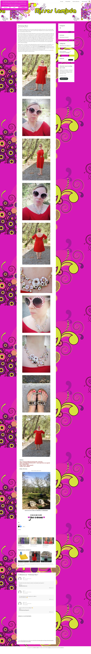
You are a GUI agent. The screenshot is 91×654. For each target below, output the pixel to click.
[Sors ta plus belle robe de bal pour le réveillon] (23, 540)
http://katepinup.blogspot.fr (24, 610)
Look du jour (21, 563)
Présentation (67, 1)
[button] (36, 517)
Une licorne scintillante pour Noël (35, 544)
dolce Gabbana (50, 563)
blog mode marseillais (36, 563)
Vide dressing (84, 1)
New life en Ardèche (52, 570)
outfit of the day (45, 564)
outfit (41, 564)
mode (37, 564)
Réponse (51, 587)
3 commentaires (22, 565)
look (35, 564)
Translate (67, 52)
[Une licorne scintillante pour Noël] (36, 540)
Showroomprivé (50, 564)
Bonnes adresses (76, 1)
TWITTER (39, 510)
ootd (39, 564)
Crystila (26, 27)
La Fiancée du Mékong (26, 564)
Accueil (61, 1)
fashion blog (20, 564)
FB (34, 510)
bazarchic (27, 563)
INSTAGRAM (45, 510)
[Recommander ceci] (19, 522)
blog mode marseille (44, 563)
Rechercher (62, 58)
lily (24, 577)
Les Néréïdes (32, 564)
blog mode (31, 563)
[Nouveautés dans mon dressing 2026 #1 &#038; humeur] (48, 540)
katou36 (25, 602)
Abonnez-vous (64, 78)
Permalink (26, 579)
